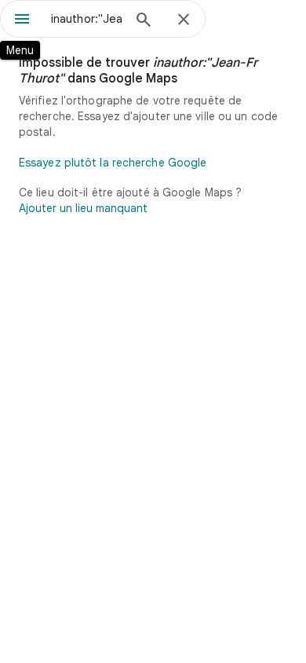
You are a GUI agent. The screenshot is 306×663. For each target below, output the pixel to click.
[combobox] (86, 18)
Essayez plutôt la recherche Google (112, 163)
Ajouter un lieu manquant (83, 208)
